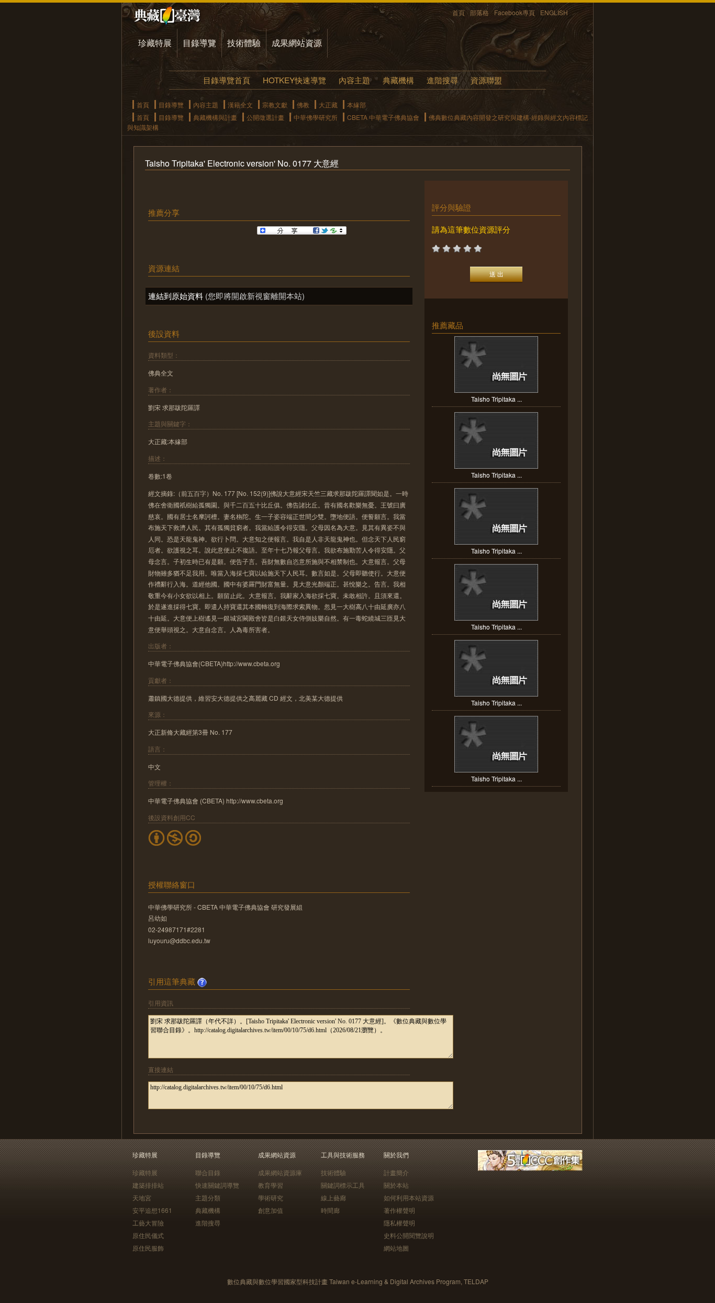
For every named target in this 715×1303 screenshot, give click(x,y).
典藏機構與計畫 (215, 117)
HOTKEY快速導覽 (294, 79)
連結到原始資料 (175, 295)
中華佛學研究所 (316, 117)
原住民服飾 (148, 1247)
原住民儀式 (148, 1235)
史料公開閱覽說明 (409, 1235)
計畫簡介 (396, 1172)
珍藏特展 (155, 43)
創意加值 (270, 1210)
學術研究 (270, 1197)
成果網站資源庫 (280, 1172)
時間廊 (330, 1210)
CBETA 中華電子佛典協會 (383, 117)
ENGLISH (554, 12)
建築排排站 (148, 1184)
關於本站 (396, 1184)
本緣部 (356, 104)
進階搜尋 (442, 79)
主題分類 (207, 1197)
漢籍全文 (240, 104)
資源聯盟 (486, 79)
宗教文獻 (274, 104)
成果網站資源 (297, 43)
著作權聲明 (399, 1210)
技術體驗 (244, 43)
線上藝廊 (333, 1197)
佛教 (303, 104)
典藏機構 (398, 79)
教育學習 (270, 1184)
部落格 (479, 12)
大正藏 (328, 104)
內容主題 (354, 79)
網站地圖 (396, 1247)
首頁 (458, 12)
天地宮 (141, 1197)
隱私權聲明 (399, 1222)
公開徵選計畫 (265, 117)
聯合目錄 (207, 1172)
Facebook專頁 (514, 12)
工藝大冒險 (148, 1222)
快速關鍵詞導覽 (217, 1184)
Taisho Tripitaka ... (496, 398)
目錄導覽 (199, 43)
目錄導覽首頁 (226, 79)
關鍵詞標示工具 (343, 1184)
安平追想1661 (152, 1210)
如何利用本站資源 (409, 1197)
